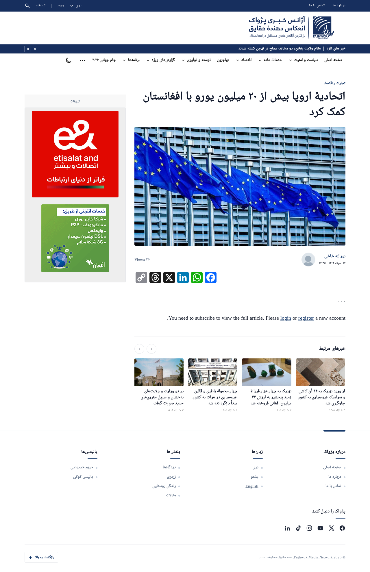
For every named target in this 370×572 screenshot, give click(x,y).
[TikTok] (298, 528)
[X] (331, 528)
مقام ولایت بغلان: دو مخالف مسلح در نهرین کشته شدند (279, 49)
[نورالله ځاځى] (308, 260)
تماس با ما (317, 5)
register (306, 318)
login (285, 318)
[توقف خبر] (28, 49)
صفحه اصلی (333, 60)
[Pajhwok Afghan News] (291, 27)
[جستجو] (27, 6)
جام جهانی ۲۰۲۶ (104, 60)
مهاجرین (223, 60)
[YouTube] (320, 528)
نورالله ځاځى (334, 256)
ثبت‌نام (41, 5)
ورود (60, 5)
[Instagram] (309, 528)
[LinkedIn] (287, 528)
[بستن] (35, 49)
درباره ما (339, 5)
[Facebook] (342, 528)
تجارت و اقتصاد (334, 83)
